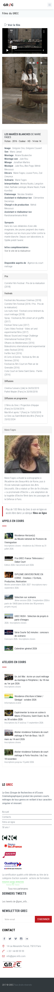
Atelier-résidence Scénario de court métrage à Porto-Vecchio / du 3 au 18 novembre (26, 755)
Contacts (6, 816)
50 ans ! (6, 827)
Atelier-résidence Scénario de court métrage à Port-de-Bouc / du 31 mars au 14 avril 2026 (26, 736)
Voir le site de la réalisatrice (17, 250)
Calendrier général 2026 (26, 648)
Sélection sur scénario (25, 597)
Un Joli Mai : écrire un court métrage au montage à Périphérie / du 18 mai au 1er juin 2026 (26, 680)
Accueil (5, 811)
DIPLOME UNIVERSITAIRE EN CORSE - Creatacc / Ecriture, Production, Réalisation (23, 578)
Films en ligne (8, 822)
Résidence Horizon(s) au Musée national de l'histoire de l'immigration (25, 539)
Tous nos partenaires (18, 888)
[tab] (24, 25)
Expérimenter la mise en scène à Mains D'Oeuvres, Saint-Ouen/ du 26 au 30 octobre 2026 (26, 716)
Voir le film (13, 25)
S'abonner (43, 919)
